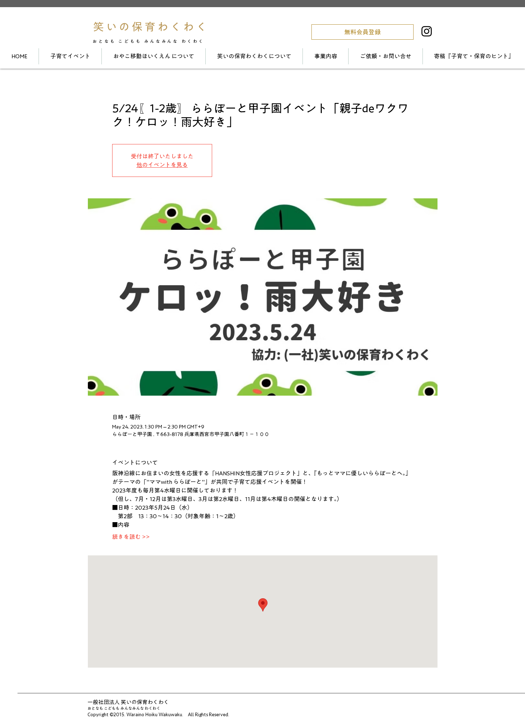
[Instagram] (427, 31)
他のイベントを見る (162, 165)
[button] (362, 32)
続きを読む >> (131, 537)
